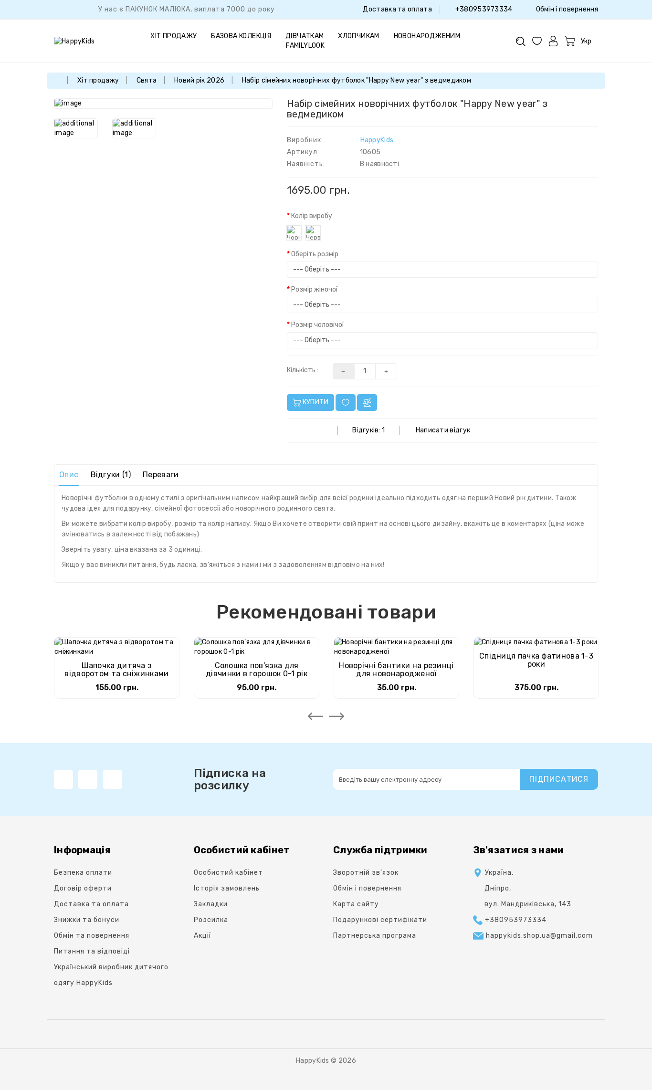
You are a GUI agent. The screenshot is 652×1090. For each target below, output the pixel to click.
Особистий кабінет (228, 873)
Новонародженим (427, 36)
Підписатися (559, 779)
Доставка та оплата (396, 9)
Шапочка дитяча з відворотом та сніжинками (116, 670)
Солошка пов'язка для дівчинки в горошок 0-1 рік (256, 670)
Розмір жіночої (314, 289)
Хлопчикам (358, 36)
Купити (314, 402)
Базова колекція (241, 36)
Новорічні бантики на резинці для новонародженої (396, 670)
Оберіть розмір (314, 254)
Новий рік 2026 (199, 80)
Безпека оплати (83, 873)
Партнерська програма (374, 936)
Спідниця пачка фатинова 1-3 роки (536, 660)
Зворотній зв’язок (366, 873)
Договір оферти (83, 888)
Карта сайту (356, 904)
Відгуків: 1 (368, 430)
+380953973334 (482, 9)
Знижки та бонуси (86, 920)
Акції (202, 936)
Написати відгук (443, 430)
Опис (68, 474)
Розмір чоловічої (317, 325)
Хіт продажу (173, 36)
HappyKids (377, 140)
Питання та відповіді (92, 951)
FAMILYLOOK (305, 46)
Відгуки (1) (111, 474)
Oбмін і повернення (566, 9)
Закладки (211, 904)
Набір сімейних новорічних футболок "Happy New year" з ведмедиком (356, 80)
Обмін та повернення (91, 936)
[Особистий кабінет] (553, 41)
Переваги (161, 474)
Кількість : (302, 370)
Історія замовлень (227, 888)
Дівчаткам (304, 36)
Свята (147, 80)
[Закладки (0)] (537, 41)
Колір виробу (311, 216)
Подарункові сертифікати (380, 920)
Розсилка (211, 920)
